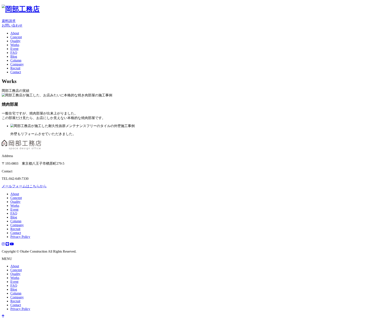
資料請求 (9, 21)
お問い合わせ (12, 25)
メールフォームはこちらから (24, 186)
